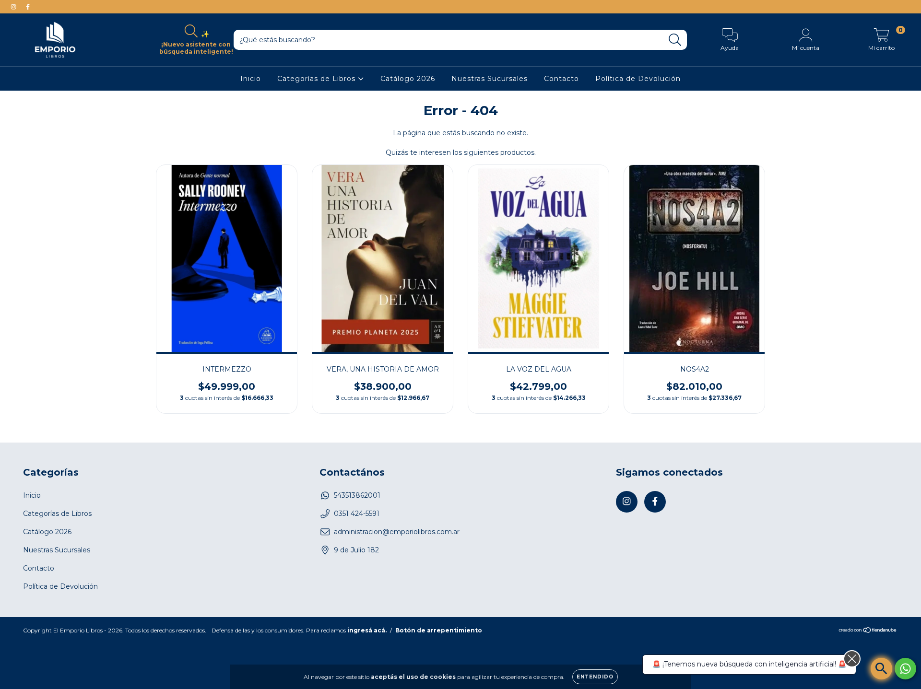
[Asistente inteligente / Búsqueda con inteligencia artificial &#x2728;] (881, 668)
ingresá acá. (367, 630)
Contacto (561, 78)
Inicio (250, 78)
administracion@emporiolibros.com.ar (397, 531)
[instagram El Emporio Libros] (14, 6)
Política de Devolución (638, 78)
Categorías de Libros (317, 78)
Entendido (595, 677)
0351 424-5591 (356, 513)
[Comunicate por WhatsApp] (905, 668)
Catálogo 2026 (407, 78)
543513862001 (357, 495)
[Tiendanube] (868, 630)
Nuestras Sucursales (489, 78)
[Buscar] (675, 40)
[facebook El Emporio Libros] (28, 6)
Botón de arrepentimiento (438, 630)
